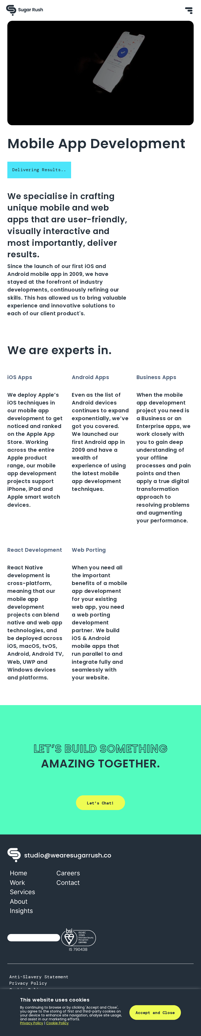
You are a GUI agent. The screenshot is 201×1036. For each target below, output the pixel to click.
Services (22, 892)
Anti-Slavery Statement (39, 977)
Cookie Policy (57, 1023)
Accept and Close (155, 1012)
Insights (21, 910)
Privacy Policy (28, 983)
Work (17, 882)
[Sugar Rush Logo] (24, 10)
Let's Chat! (100, 803)
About (18, 901)
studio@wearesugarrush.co (67, 855)
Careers (68, 873)
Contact (68, 882)
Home (18, 873)
